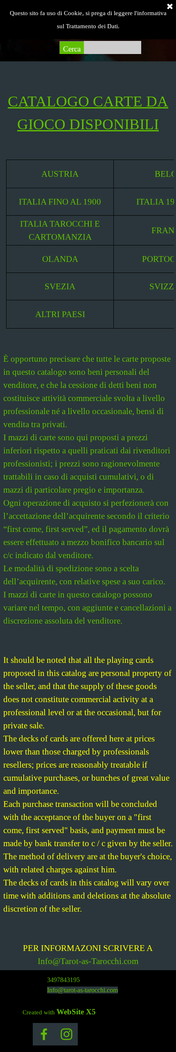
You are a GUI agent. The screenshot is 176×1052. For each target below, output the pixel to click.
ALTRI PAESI (60, 314)
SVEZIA (60, 286)
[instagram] (66, 1034)
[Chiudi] (170, 7)
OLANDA (60, 259)
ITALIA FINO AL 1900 (60, 202)
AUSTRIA (60, 174)
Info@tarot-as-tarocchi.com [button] (82, 990)
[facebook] (44, 1034)
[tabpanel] (88, 106)
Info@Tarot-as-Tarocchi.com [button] (88, 961)
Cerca (72, 49)
